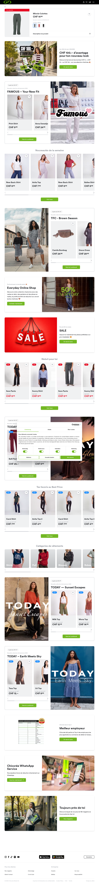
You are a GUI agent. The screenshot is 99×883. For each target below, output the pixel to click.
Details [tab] (49, 429)
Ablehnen (28, 457)
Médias (53, 874)
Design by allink (90, 881)
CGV (66, 881)
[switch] (41, 451)
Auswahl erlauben (49, 457)
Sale (8, 364)
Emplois (53, 871)
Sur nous (77, 871)
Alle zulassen (70, 457)
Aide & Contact (9, 874)
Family (70, 881)
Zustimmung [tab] (28, 429)
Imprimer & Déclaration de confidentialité (44, 881)
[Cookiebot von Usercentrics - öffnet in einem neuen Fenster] (74, 425)
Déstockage (31, 871)
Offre (11, 432)
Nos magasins (8, 871)
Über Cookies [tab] (71, 429)
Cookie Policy (59, 881)
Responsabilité (78, 874)
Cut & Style (31, 874)
